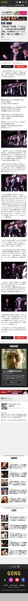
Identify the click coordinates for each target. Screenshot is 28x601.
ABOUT (6, 585)
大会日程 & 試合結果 (19, 5)
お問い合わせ (14, 585)
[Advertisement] (14, 439)
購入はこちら (14, 382)
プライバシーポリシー (14, 587)
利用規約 (21, 585)
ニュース (3, 5)
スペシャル (10, 5)
